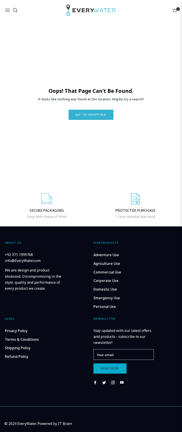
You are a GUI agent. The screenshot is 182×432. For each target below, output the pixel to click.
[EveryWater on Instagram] (113, 382)
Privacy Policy (16, 330)
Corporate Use (106, 280)
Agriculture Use (106, 263)
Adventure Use (106, 254)
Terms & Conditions (22, 339)
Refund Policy (16, 356)
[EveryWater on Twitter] (104, 382)
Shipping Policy (17, 347)
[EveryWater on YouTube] (122, 382)
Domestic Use (105, 289)
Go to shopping (91, 115)
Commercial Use (107, 272)
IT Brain (65, 423)
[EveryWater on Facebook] (95, 382)
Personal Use (104, 306)
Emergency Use (106, 297)
